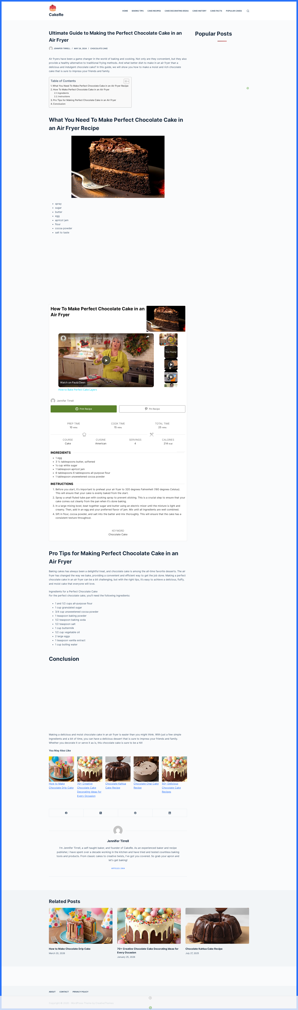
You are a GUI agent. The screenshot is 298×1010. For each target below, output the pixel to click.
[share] (147, 336)
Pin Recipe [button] (154, 409)
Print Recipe (85, 409)
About (52, 992)
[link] (63, 338)
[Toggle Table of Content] (124, 81)
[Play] (161, 344)
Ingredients (64, 93)
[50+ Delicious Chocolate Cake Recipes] (174, 769)
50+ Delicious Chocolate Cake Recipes (171, 787)
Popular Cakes (234, 11)
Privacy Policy (80, 992)
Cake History (199, 11)
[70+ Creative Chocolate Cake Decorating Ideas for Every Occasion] (89, 769)
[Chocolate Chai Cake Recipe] (146, 769)
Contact (64, 992)
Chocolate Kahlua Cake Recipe (204, 948)
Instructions (64, 96)
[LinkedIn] (170, 813)
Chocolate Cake (99, 48)
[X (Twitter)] (101, 813)
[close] (150, 997)
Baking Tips (138, 11)
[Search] (248, 11)
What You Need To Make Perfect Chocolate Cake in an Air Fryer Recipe (90, 85)
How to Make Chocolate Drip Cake (69, 948)
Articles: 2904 (118, 868)
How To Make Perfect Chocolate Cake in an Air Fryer (81, 89)
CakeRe (56, 14)
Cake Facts (216, 11)
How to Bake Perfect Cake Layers (89, 338)
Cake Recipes (154, 11)
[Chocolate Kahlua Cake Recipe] (118, 769)
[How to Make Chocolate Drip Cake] (61, 769)
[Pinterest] (135, 813)
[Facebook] (66, 813)
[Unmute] (165, 344)
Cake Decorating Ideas (177, 11)
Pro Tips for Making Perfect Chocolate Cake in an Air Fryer (84, 100)
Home (125, 11)
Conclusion (59, 103)
